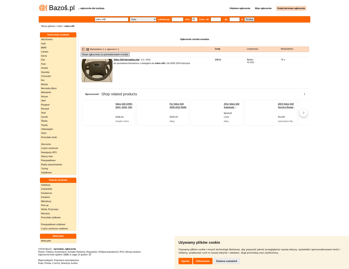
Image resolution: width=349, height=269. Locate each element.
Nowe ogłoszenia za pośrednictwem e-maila (105, 54)
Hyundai (45, 72)
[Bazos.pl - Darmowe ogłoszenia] (56, 10)
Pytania (50, 252)
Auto (59, 26)
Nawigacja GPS (49, 152)
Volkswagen (47, 129)
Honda (44, 68)
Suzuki (44, 117)
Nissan (44, 96)
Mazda (44, 84)
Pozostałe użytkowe (51, 217)
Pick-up (45, 205)
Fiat (43, 60)
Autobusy (45, 185)
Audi (43, 43)
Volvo (44, 133)
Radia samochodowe (51, 164)
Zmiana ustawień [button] (226, 261)
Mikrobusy (46, 201)
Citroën (44, 52)
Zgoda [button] (185, 261)
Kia (42, 80)
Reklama (80, 252)
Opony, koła (47, 156)
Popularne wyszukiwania (66, 260)
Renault (45, 108)
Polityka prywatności (108, 252)
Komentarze (61, 252)
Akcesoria (46, 144)
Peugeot (45, 104)
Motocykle (46, 241)
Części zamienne (49, 148)
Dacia (44, 56)
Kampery (45, 197)
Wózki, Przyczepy (49, 209)
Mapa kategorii (45, 260)
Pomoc (41, 252)
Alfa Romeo (47, 39)
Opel (43, 100)
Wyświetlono (287, 49)
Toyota (44, 125)
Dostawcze (46, 193)
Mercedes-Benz (49, 88)
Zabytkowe (46, 172)
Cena (217, 49)
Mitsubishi (46, 92)
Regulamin (91, 252)
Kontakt (71, 252)
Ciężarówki (46, 189)
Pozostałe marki (49, 137)
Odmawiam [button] (203, 261)
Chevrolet (46, 76)
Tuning (44, 168)
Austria (74, 263)
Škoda (44, 121)
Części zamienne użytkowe (54, 228)
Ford (43, 64)
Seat (43, 112)
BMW (43, 47)
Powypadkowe (48, 160)
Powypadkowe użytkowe (53, 224)
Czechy (56, 263)
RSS (122, 252)
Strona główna (48, 26)
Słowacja (65, 263)
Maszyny (45, 213)
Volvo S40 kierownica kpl (126, 59)
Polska (48, 263)
